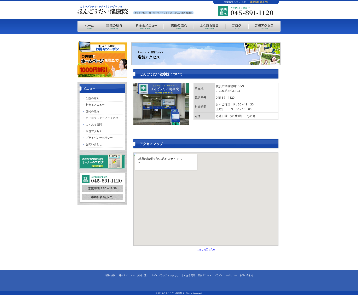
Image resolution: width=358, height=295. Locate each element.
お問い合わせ (94, 144)
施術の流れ (92, 111)
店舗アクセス (94, 131)
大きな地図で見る (206, 249)
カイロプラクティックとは (102, 118)
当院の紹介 (92, 98)
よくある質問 (94, 124)
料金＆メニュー (95, 104)
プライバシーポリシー (99, 137)
